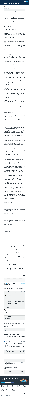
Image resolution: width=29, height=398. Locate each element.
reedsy (4, 1)
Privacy (4, 395)
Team (6, 387)
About (7, 386)
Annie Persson (10, 295)
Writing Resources (19, 389)
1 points (7, 291)
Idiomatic (24, 11)
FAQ (1, 395)
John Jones (9, 341)
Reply (5, 293)
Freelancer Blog (13, 390)
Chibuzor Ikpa (9, 362)
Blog (12, 386)
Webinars (13, 389)
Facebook (12, 382)
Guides (12, 387)
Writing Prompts (24, 387)
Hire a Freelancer (2, 386)
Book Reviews (24, 386)
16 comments (23, 6)
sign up (7, 283)
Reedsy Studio (18, 386)
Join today (2, 382)
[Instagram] (25, 393)
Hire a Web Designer (3, 391)
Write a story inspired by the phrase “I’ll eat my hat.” (14, 11)
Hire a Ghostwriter (3, 389)
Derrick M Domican (9, 291)
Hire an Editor (2, 387)
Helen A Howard (9, 309)
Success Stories (8, 389)
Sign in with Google (7, 382)
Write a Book (18, 387)
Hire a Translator (2, 390)
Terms (2, 395)
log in (9, 283)
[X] (24, 393)
